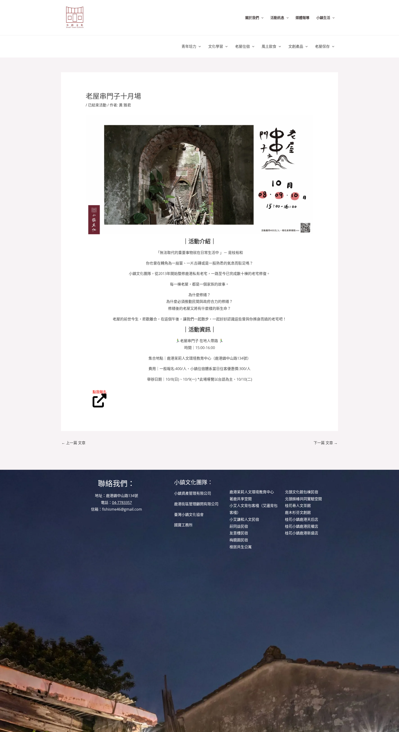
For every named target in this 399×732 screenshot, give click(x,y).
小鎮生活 (323, 17)
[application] (261, 17)
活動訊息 (277, 17)
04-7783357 (122, 502)
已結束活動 (97, 105)
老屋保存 (322, 46)
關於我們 (252, 17)
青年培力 (188, 46)
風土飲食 (269, 46)
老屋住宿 (242, 46)
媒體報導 (302, 17)
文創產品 (295, 46)
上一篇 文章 (73, 442)
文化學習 (215, 46)
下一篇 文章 (326, 442)
